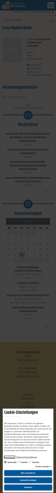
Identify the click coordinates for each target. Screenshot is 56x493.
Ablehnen (28, 487)
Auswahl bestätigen (28, 480)
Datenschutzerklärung (26, 457)
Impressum (9, 457)
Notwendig (12, 462)
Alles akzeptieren (28, 473)
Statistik (35, 462)
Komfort (24, 462)
